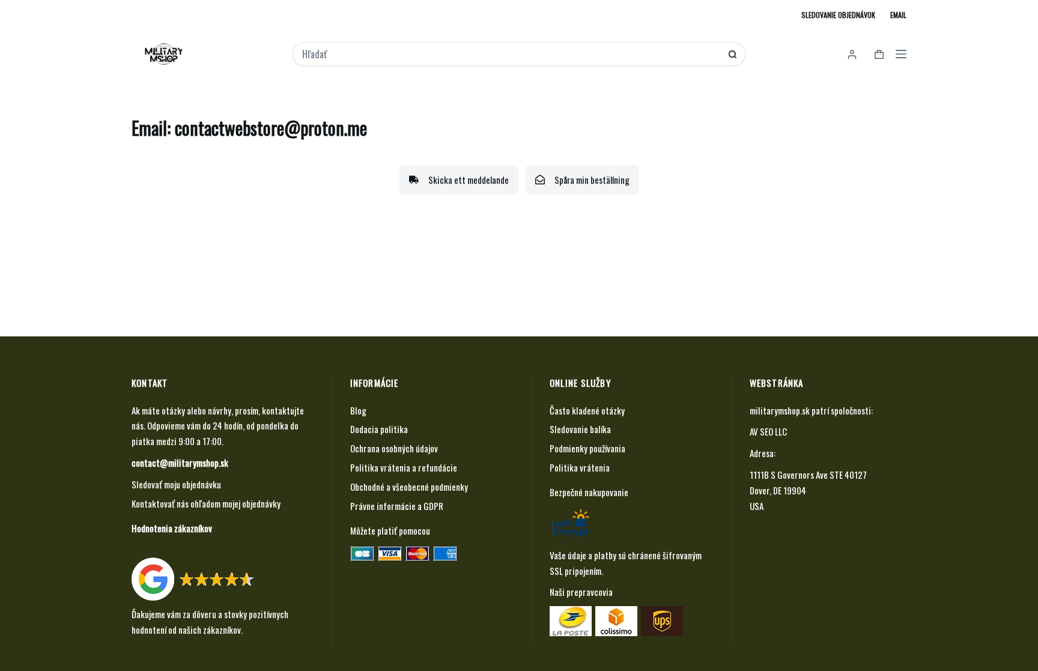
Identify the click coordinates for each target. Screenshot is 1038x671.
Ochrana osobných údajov (394, 448)
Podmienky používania (587, 448)
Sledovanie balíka (580, 429)
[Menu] (901, 54)
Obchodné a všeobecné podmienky (409, 486)
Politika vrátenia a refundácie (403, 467)
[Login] (852, 54)
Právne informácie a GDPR (396, 505)
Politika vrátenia (580, 467)
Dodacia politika (379, 429)
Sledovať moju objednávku (176, 484)
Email (898, 15)
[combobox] (511, 54)
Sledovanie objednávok (838, 15)
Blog (358, 410)
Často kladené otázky (587, 410)
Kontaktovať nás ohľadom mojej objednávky (206, 503)
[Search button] (732, 54)
